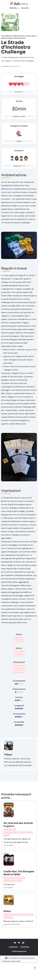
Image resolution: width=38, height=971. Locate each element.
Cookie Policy (25, 947)
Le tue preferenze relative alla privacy (20, 958)
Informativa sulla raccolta (11, 961)
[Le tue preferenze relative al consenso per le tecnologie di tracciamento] (35, 968)
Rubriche (13, 8)
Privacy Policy (13, 947)
